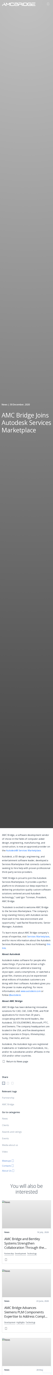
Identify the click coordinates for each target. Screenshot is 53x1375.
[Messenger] (3, 1083)
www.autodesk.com (31, 991)
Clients (5, 1125)
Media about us (10, 1145)
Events (5, 1138)
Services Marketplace (38, 936)
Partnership (8, 1097)
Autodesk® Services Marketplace (23, 850)
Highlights (20, 1322)
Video (5, 1151)
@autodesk (15, 995)
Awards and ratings (12, 1131)
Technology (32, 1254)
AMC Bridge (8, 1104)
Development (20, 1254)
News (5, 1118)
